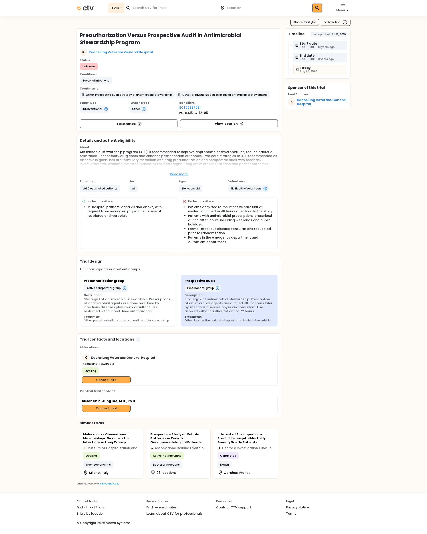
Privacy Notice (297, 507)
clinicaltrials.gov (109, 483)
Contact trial (106, 408)
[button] (96, 80)
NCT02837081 (190, 108)
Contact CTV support (233, 507)
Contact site (106, 380)
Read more (179, 174)
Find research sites (161, 507)
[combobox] (173, 8)
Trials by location (91, 514)
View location (226, 124)
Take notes (126, 124)
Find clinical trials (90, 507)
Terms (291, 514)
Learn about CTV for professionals (174, 514)
